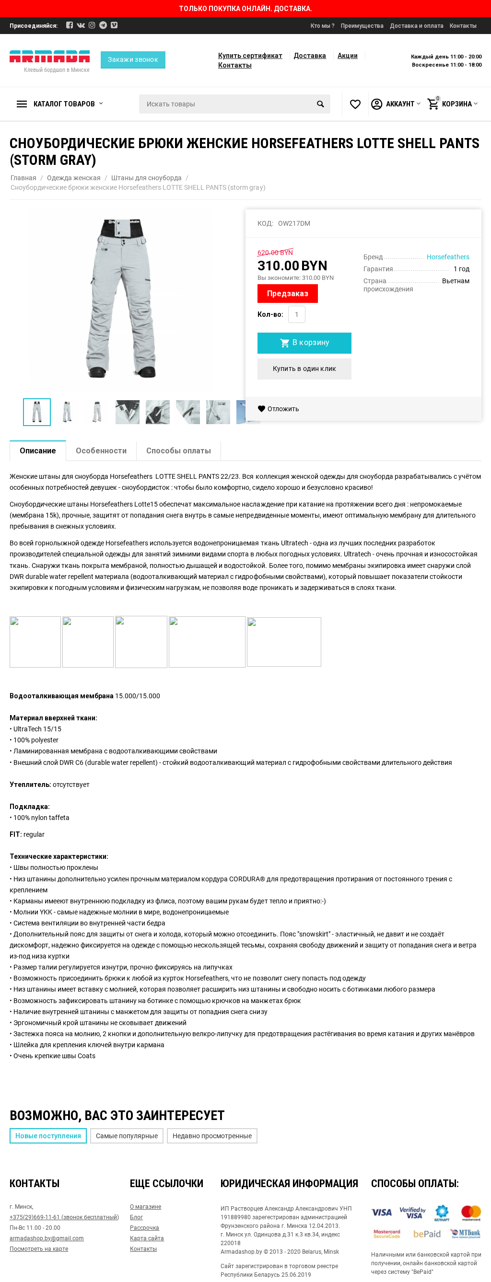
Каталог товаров (64, 104)
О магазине (145, 1206)
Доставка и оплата (417, 26)
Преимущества (362, 26)
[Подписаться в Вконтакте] (81, 25)
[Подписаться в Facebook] (69, 25)
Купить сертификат (250, 55)
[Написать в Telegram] (103, 25)
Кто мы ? (323, 26)
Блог (136, 1217)
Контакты (463, 26)
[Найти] (320, 104)
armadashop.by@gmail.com (47, 1238)
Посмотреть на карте (39, 1249)
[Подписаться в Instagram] (92, 25)
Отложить (283, 409)
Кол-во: (270, 314)
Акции (348, 55)
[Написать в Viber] (114, 25)
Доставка (309, 55)
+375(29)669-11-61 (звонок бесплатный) (64, 1217)
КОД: (265, 223)
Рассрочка (144, 1227)
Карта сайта (147, 1238)
